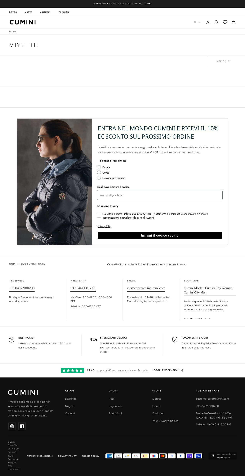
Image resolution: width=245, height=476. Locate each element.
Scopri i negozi (195, 318)
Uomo (28, 11)
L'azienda (71, 399)
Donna (13, 11)
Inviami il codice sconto (160, 235)
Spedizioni (115, 413)
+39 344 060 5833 (83, 288)
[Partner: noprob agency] (222, 456)
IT (195, 22)
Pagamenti (115, 406)
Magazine (63, 11)
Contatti (70, 413)
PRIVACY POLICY (67, 456)
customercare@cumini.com (146, 288)
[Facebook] (22, 426)
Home (12, 31)
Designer (45, 11)
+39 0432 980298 (22, 288)
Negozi (69, 406)
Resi (111, 399)
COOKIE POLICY (90, 456)
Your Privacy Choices (165, 421)
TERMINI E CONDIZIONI (40, 456)
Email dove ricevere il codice (113, 187)
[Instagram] (12, 426)
